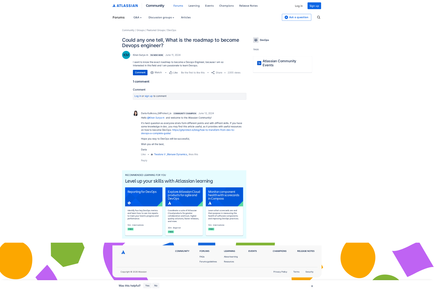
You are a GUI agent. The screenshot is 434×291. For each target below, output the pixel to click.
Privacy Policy (280, 271)
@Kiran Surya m (156, 117)
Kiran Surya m (140, 54)
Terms (296, 271)
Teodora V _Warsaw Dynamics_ (171, 154)
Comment (140, 72)
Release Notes (248, 5)
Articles (186, 17)
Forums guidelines (208, 261)
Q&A (136, 17)
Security (309, 271)
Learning (194, 5)
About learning (231, 256)
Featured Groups (156, 30)
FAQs (202, 256)
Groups (141, 30)
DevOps (171, 30)
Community (155, 5)
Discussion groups (161, 17)
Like (143, 154)
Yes (147, 285)
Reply (144, 160)
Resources (229, 261)
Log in (299, 5)
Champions (226, 5)
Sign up (314, 5)
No (155, 285)
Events (209, 5)
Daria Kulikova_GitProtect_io (156, 113)
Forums (178, 5)
